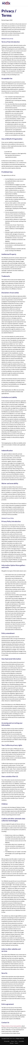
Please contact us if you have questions (11, 1026)
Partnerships (6, 1041)
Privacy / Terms (14, 1041)
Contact (16, 1043)
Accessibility (21, 1041)
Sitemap (11, 1043)
